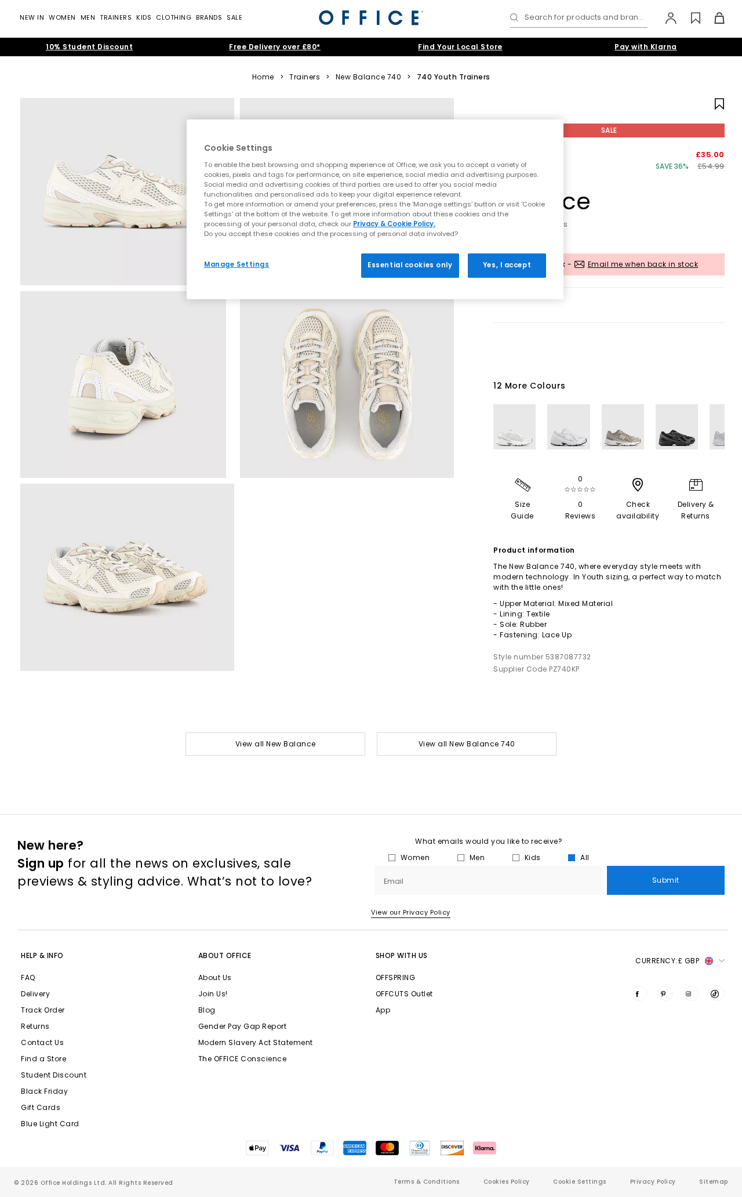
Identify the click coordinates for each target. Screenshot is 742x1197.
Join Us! (213, 994)
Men (88, 17)
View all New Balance (275, 744)
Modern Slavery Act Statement (255, 1042)
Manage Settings (237, 264)
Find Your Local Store (460, 47)
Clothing (173, 17)
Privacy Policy (653, 1181)
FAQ (28, 977)
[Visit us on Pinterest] (665, 993)
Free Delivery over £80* (275, 47)
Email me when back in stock (643, 264)
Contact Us (42, 1042)
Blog (207, 1010)
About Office (225, 955)
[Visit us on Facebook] (639, 993)
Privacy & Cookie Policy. (394, 223)
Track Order (43, 1010)
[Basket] (712, 17)
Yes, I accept (507, 265)
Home (263, 77)
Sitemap (713, 1181)
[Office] (371, 18)
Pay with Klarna (645, 47)
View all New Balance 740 (467, 744)
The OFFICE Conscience (242, 1059)
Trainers (116, 17)
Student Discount (53, 1075)
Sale (234, 17)
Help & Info (42, 955)
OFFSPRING (396, 977)
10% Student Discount (89, 47)
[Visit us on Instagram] (691, 993)
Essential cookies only (410, 265)
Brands (209, 17)
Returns (35, 1026)
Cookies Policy (506, 1181)
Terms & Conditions (427, 1181)
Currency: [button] (667, 961)
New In (32, 17)
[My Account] (665, 17)
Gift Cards (40, 1107)
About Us (215, 977)
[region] (375, 209)
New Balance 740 (369, 77)
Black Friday (44, 1091)
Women (62, 17)
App (383, 1010)
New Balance (542, 183)
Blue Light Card (50, 1124)
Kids (143, 17)
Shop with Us (402, 955)
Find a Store (43, 1059)
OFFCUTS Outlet (404, 994)
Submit (665, 880)
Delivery (35, 994)
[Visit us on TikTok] (717, 993)
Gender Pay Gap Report (242, 1026)
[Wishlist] (689, 17)
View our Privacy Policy (410, 912)
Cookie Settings (579, 1181)
